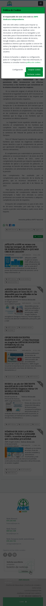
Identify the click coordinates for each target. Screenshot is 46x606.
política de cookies (33, 62)
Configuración (17, 69)
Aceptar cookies (34, 69)
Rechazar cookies (34, 74)
